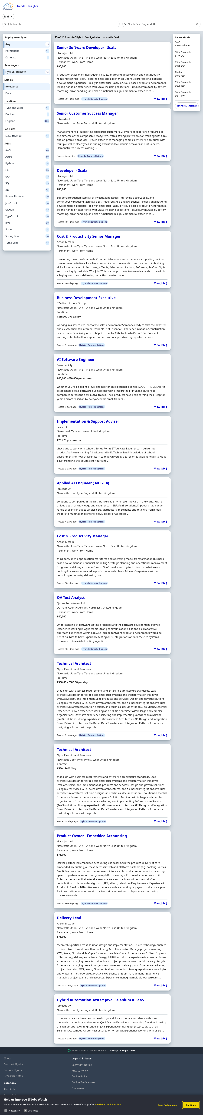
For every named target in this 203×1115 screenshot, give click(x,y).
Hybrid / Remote (27, 72)
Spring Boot (27, 236)
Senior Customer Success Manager (87, 113)
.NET (27, 189)
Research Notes (13, 1076)
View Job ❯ (160, 98)
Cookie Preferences (83, 1082)
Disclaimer (78, 1088)
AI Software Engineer (76, 359)
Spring (27, 229)
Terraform (27, 242)
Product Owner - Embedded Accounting (92, 835)
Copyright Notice (82, 1065)
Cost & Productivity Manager (82, 536)
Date (8, 93)
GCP (27, 176)
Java (27, 222)
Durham (27, 114)
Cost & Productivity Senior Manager (89, 236)
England (27, 121)
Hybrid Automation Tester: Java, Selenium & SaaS (100, 1000)
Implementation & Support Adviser (88, 421)
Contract (27, 57)
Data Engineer (27, 135)
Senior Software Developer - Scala (87, 47)
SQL (27, 183)
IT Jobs (8, 1058)
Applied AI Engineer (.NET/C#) (83, 483)
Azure (27, 156)
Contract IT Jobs (13, 1064)
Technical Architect (74, 663)
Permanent (27, 51)
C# (27, 170)
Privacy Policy (80, 1070)
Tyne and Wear (27, 108)
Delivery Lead (69, 917)
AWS (27, 150)
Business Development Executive (86, 297)
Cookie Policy (79, 1076)
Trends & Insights (27, 6)
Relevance (11, 86)
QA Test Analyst (71, 597)
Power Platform (27, 196)
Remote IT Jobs (13, 1070)
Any (27, 44)
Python (27, 163)
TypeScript (27, 216)
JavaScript (27, 203)
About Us (9, 1089)
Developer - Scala (72, 170)
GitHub (27, 209)
